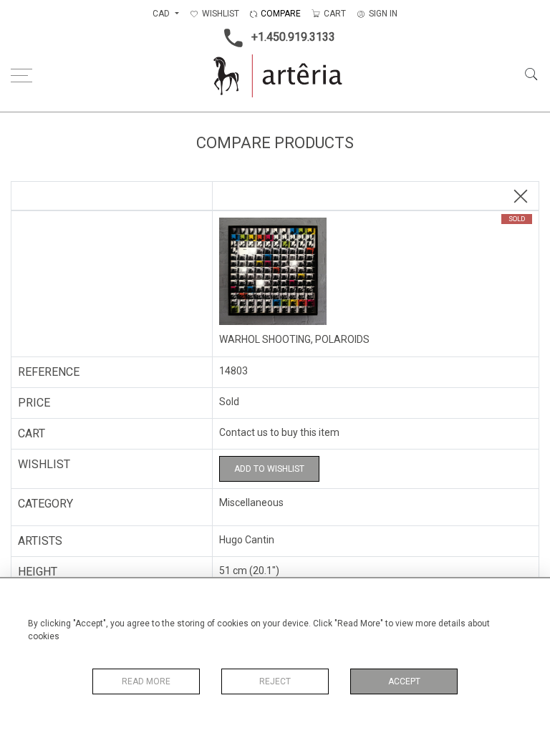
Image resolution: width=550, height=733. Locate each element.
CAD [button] (162, 14)
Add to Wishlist (269, 469)
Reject (275, 681)
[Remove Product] (521, 196)
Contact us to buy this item (279, 432)
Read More (146, 681)
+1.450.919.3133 (293, 37)
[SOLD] (375, 273)
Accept (404, 681)
